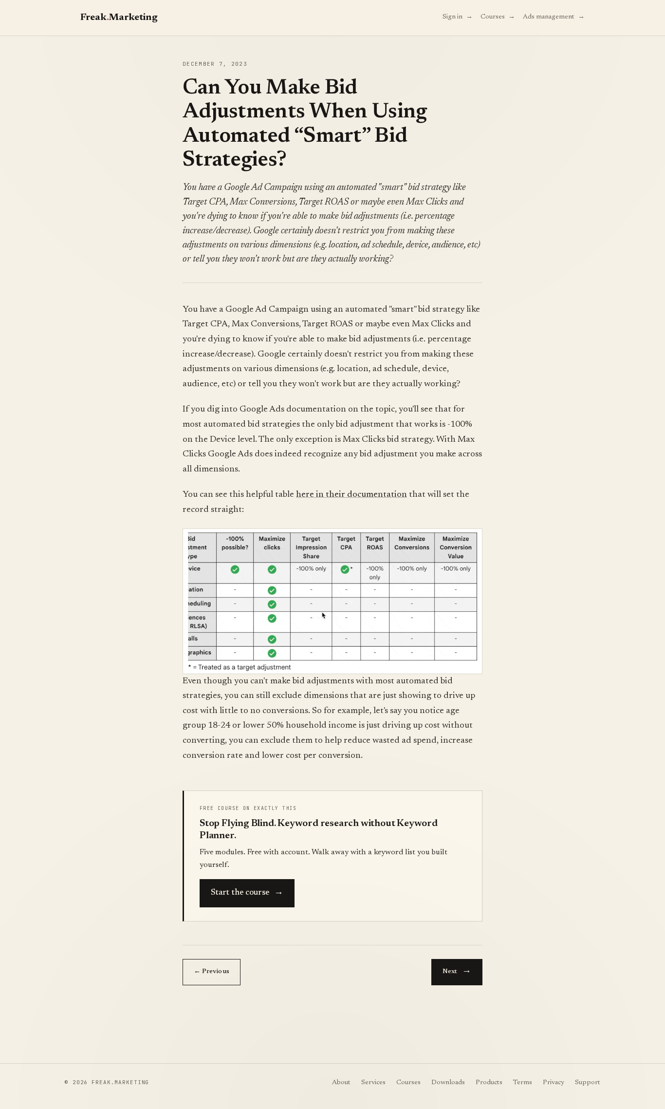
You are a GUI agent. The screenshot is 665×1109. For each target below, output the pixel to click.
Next (457, 970)
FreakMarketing (118, 17)
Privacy (553, 1082)
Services (373, 1082)
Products (489, 1082)
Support (587, 1082)
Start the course (247, 891)
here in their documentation (351, 494)
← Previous (211, 971)
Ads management (554, 16)
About (341, 1082)
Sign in (458, 16)
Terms (522, 1082)
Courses (497, 16)
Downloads (448, 1082)
